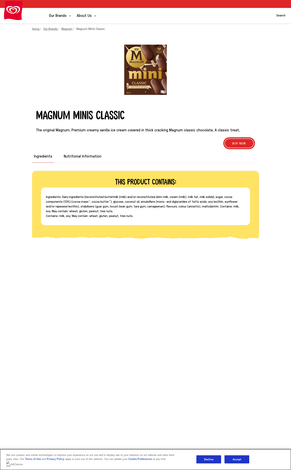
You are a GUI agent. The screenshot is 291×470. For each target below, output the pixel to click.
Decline (208, 459)
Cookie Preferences (140, 459)
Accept (237, 459)
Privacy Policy (55, 459)
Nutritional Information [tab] (82, 156)
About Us (84, 15)
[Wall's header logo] (13, 10)
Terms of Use (33, 459)
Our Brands (58, 15)
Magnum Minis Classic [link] (90, 29)
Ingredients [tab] (43, 156)
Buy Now (239, 143)
